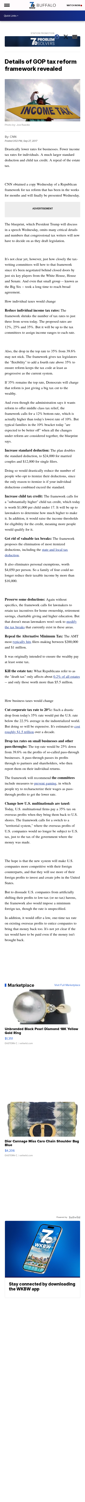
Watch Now (73, 5)
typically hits (22, 641)
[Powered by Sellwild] (74, 1217)
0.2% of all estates (66, 676)
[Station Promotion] (42, 42)
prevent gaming (45, 783)
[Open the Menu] (6, 5)
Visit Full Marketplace (67, 985)
